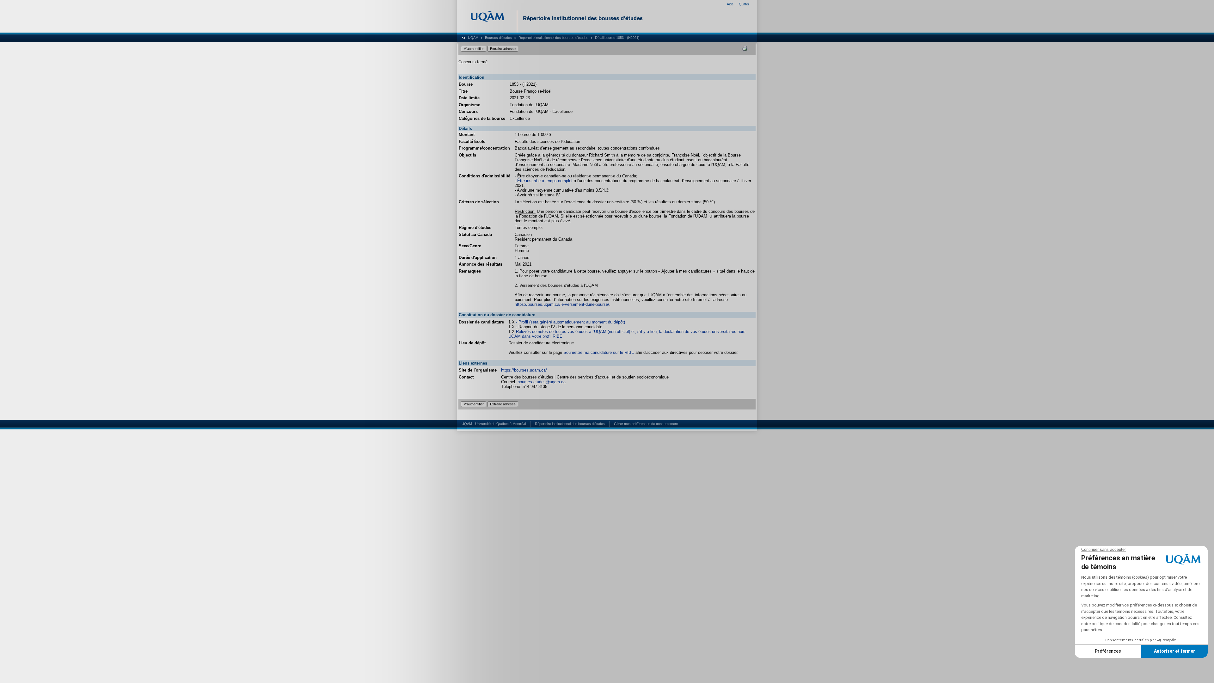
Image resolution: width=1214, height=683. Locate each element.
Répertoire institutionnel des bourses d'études (553, 38)
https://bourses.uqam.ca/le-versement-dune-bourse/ (562, 304)
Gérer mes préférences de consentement (646, 424)
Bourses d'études (498, 38)
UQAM (473, 38)
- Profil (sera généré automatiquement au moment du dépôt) (570, 322)
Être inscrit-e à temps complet (545, 180)
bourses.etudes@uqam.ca (542, 381)
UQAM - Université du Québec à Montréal (494, 424)
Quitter (744, 4)
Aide (730, 4)
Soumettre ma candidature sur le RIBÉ (598, 352)
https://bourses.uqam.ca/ (524, 370)
